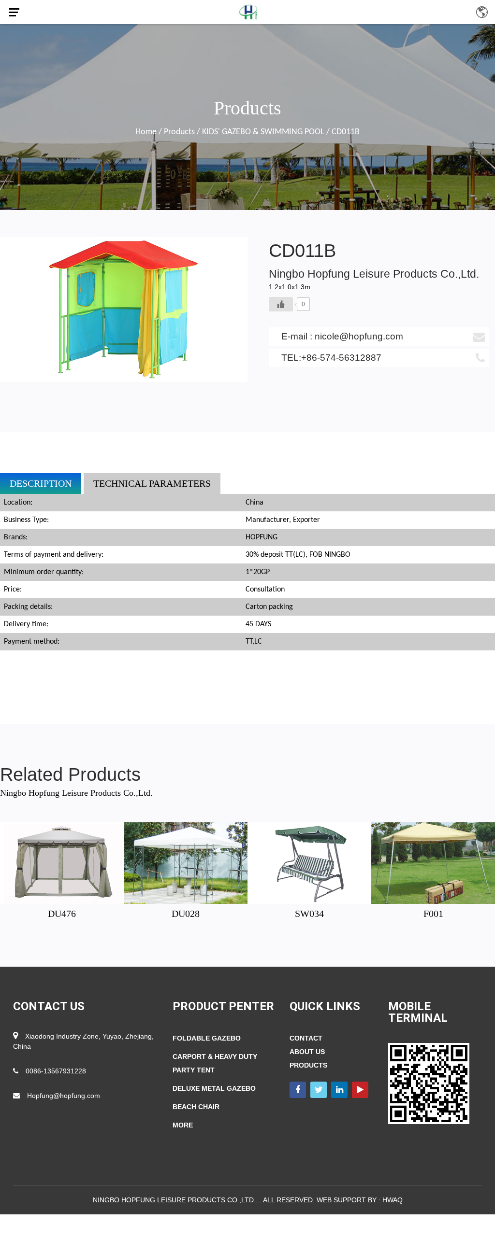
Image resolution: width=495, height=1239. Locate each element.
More (183, 1125)
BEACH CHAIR (196, 1107)
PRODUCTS (308, 1065)
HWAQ (392, 1200)
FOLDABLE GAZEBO (207, 1038)
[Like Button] (281, 304)
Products (179, 132)
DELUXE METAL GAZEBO (214, 1088)
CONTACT (306, 1038)
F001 (433, 913)
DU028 (186, 913)
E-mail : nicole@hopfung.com (342, 336)
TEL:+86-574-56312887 (331, 357)
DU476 (62, 913)
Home (146, 132)
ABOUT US (307, 1052)
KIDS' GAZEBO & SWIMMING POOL (263, 132)
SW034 (309, 913)
